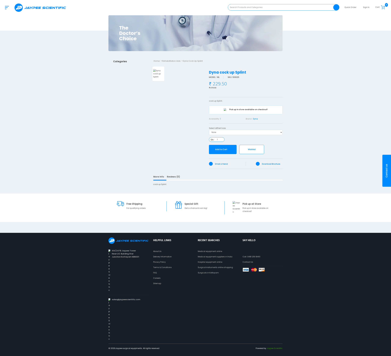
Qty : (213, 139)
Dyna (255, 118)
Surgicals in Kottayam (208, 272)
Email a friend (221, 164)
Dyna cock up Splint (193, 61)
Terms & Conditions (162, 267)
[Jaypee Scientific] (40, 8)
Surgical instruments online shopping (215, 267)
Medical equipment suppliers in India (215, 256)
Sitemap (157, 283)
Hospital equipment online (210, 262)
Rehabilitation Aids (171, 61)
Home (157, 61)
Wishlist (252, 149)
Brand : (249, 118)
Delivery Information (162, 256)
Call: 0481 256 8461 (251, 256)
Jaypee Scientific (275, 348)
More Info (158, 176)
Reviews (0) (173, 176)
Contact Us (248, 262)
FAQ (155, 272)
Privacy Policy (159, 262)
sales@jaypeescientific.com (126, 299)
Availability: (214, 118)
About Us (157, 251)
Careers (157, 278)
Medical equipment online (210, 251)
